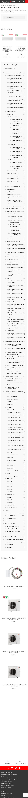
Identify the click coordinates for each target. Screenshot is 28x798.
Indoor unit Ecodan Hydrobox (13, 241)
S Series (8, 463)
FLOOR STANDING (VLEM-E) (16, 435)
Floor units (12, 159)
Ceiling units (13, 144)
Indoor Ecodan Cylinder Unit (13, 256)
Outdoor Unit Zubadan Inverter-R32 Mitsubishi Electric (15, 235)
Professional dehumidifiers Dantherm (13, 536)
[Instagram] (16, 768)
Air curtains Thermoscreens (11, 534)
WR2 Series (11, 404)
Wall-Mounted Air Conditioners (14, 75)
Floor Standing (10, 330)
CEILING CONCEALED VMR (16, 424)
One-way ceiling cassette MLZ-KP (14, 186)
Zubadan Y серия (12, 460)
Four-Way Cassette (11, 189)
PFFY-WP (10, 502)
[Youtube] (12, 768)
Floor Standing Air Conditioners (14, 206)
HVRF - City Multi (10, 505)
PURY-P (10, 486)
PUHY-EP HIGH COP (13, 455)
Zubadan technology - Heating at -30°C (14, 341)
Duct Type (9, 278)
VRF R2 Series (10, 394)
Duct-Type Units (10, 192)
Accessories (9, 547)
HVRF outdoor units (11, 478)
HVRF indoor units (11, 494)
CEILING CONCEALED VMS (16, 417)
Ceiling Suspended (11, 317)
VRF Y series (9, 407)
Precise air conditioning (10, 518)
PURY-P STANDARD (12, 396)
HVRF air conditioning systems (12, 476)
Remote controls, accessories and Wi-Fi (14, 539)
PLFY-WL (10, 499)
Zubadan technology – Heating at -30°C (10, 779)
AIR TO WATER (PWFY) (15, 412)
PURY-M (10, 489)
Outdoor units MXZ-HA (13, 173)
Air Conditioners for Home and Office (13, 73)
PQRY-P (10, 481)
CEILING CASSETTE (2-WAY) (16, 432)
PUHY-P (10, 452)
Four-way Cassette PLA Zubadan (15, 267)
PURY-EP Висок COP (13, 399)
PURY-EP (10, 492)
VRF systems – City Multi (6, 781)
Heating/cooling (12, 214)
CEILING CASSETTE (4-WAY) (16, 440)
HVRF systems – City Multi (7, 783)
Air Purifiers (7, 521)
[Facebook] (8, 768)
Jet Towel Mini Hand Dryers (13, 528)
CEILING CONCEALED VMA (16, 415)
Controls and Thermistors (13, 259)
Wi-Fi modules (10, 544)
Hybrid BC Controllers (12, 507)
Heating (10, 239)
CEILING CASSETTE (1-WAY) (16, 429)
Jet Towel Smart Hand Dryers (13, 531)
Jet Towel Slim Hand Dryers (13, 526)
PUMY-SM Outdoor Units (14, 176)
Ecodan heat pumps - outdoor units (15, 211)
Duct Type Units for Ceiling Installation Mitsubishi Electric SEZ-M (15, 202)
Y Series (8, 473)
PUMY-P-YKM (11, 468)
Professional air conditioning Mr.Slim (13, 262)
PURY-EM (10, 484)
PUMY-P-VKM (11, 465)
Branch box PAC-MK (13, 470)
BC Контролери (12, 401)
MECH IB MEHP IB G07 (12, 515)
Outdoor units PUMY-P (13, 181)
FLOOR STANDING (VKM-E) (16, 449)
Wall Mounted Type (11, 301)
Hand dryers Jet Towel (10, 523)
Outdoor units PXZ (12, 184)
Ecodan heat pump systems (11, 208)
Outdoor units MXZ (12, 170)
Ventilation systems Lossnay (11, 376)
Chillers (6, 510)
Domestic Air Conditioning (7, 772)
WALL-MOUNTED (14, 443)
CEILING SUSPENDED (15, 437)
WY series (10, 457)
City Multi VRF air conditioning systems (14, 391)
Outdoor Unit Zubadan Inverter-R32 (15, 365)
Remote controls (11, 542)
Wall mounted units (14, 117)
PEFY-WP (10, 497)
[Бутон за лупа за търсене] (20, 2)
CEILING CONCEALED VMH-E (16, 427)
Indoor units (11, 114)
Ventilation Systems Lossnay (7, 785)
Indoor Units (11, 409)
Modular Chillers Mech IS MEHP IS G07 (15, 513)
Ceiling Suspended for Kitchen (14, 328)
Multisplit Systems (11, 111)
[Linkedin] (19, 768)
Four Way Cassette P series (13, 264)
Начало (2, 5)
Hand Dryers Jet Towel (6, 787)
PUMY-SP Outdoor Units (14, 178)
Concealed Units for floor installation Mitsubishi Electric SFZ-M (15, 196)
